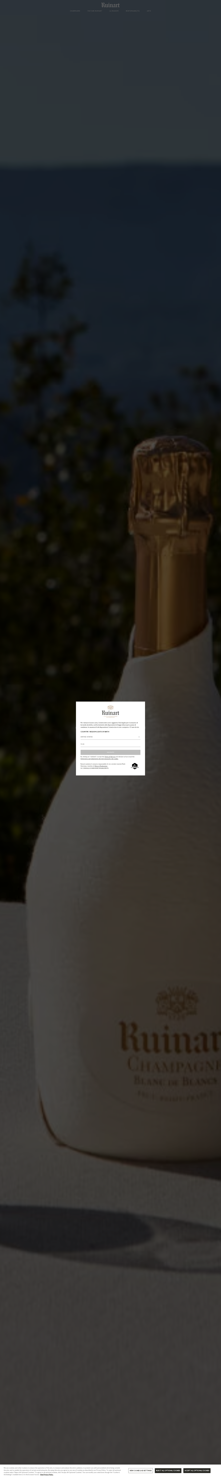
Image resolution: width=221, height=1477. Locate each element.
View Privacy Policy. (46, 1475)
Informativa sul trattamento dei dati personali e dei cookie (99, 759)
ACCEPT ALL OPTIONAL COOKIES (197, 1471)
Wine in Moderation (101, 766)
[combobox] (110, 737)
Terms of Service (110, 757)
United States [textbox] (87, 737)
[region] (110, 1471)
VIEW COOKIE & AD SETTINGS (141, 1471)
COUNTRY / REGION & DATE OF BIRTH (95, 732)
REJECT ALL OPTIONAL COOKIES (168, 1471)
